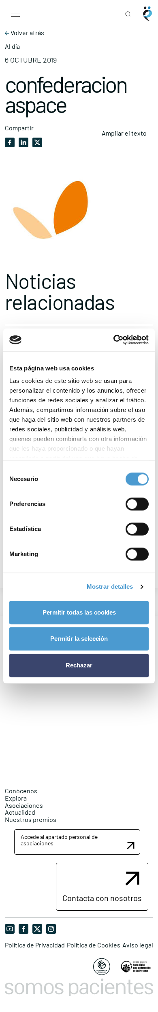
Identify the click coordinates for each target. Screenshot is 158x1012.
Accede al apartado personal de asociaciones (59, 839)
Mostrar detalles (110, 586)
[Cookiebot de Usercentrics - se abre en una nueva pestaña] (114, 340)
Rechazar (79, 665)
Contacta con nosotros (102, 898)
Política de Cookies (93, 945)
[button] (77, 842)
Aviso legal (137, 945)
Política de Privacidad (35, 945)
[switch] (137, 504)
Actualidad (20, 812)
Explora (16, 798)
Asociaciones (24, 805)
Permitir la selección (79, 638)
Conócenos (21, 791)
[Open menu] (15, 13)
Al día (12, 46)
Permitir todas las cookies (79, 612)
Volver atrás (26, 32)
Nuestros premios (30, 819)
